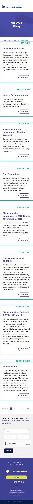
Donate (16, 477)
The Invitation (10, 366)
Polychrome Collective (13, 502)
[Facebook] (12, 481)
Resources (24, 40)
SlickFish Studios (24, 502)
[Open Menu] (29, 7)
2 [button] (14, 409)
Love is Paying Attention (15, 95)
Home (4, 40)
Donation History (16, 485)
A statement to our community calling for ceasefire (14, 132)
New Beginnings (11, 174)
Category (16, 40)
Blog (9, 40)
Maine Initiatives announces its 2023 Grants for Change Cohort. (16, 216)
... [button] (18, 409)
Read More (24, 77)
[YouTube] (19, 481)
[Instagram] (15, 481)
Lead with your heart (13, 48)
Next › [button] (28, 409)
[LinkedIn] (22, 481)
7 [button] (22, 409)
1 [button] (11, 409)
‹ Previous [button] (4, 409)
